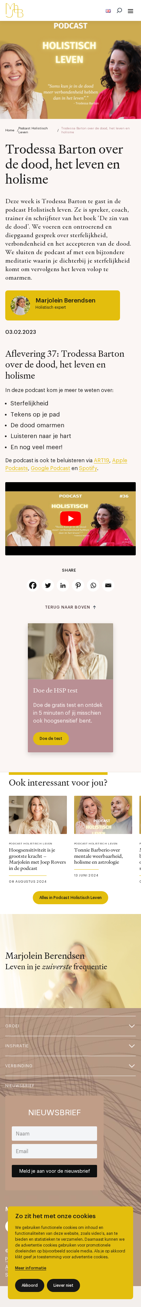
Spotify (88, 468)
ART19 (101, 460)
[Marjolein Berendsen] (14, 10)
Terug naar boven (67, 607)
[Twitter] (47, 585)
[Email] (108, 585)
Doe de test (51, 739)
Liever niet (63, 1285)
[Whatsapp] (93, 585)
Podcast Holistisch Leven (33, 130)
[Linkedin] (62, 585)
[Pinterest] (78, 585)
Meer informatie (30, 1268)
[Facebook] (32, 585)
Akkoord (30, 1285)
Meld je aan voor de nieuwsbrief (54, 1171)
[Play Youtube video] (70, 518)
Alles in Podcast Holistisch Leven (70, 898)
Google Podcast (50, 468)
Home (9, 130)
